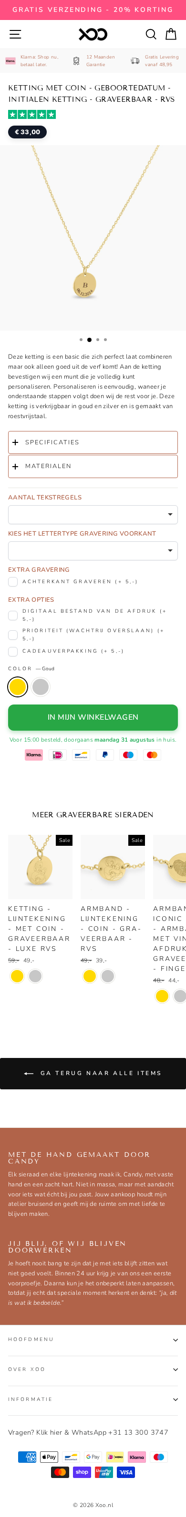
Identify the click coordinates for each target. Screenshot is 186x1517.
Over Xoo (27, 1369)
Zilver (40, 686)
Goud (17, 686)
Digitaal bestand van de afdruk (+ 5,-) (94, 615)
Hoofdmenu (31, 1339)
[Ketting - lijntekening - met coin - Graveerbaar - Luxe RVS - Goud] (17, 976)
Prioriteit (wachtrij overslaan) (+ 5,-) (93, 634)
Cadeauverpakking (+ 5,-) (73, 651)
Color (31, 668)
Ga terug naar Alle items (99, 1073)
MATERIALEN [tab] (48, 466)
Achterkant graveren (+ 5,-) (80, 581)
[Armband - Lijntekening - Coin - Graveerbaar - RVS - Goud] (90, 976)
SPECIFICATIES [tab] (52, 442)
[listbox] (93, 514)
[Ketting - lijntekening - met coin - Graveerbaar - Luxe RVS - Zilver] (35, 976)
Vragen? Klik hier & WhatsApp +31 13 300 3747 (88, 1432)
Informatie (30, 1399)
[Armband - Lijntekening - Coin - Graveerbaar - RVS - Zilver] (108, 976)
